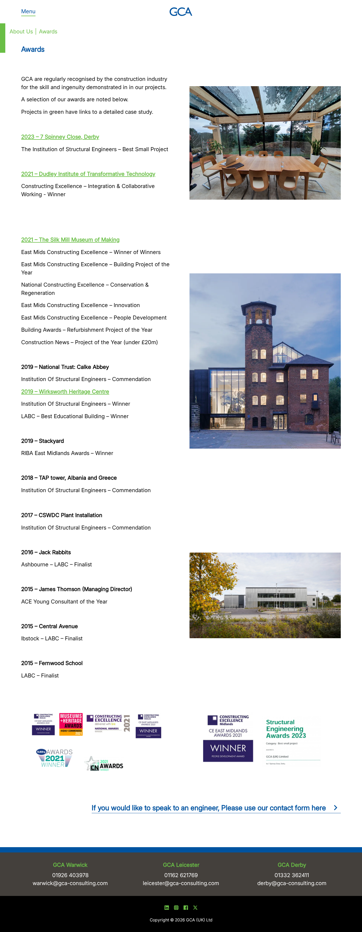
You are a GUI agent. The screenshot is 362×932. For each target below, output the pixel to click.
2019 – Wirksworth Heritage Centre (65, 391)
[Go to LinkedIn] (166, 908)
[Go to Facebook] (185, 908)
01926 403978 (70, 875)
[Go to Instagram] (176, 908)
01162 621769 (181, 875)
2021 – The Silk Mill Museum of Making (70, 239)
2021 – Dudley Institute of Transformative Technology (88, 173)
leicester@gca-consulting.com (181, 883)
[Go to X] (195, 908)
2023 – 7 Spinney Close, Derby (60, 136)
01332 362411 (292, 875)
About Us (21, 31)
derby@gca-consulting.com (291, 883)
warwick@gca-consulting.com (70, 883)
